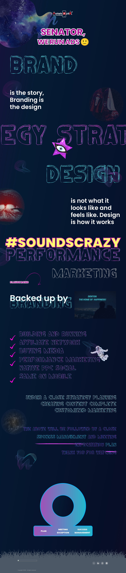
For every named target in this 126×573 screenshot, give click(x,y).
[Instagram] (102, 563)
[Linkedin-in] (98, 563)
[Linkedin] (106, 563)
